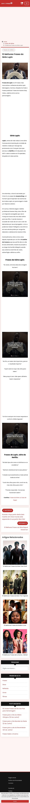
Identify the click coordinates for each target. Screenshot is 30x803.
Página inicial (12, 777)
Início (5, 41)
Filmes (5, 697)
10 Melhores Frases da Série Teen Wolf (15, 566)
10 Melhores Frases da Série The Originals (15, 596)
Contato (10, 783)
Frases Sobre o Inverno (10, 734)
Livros (4, 692)
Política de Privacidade (15, 780)
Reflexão (5, 688)
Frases (5, 681)
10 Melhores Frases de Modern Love (15, 625)
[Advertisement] (15, 24)
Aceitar (15, 801)
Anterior (8, 510)
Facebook (11, 788)
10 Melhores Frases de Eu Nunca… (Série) (15, 655)
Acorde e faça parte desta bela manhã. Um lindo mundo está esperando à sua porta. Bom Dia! (13, 517)
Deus (4, 685)
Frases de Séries (9, 43)
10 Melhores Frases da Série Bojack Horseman (16, 528)
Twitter (10, 791)
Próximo (22, 523)
